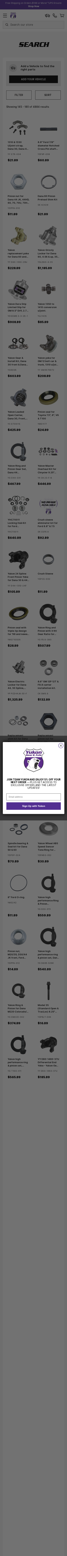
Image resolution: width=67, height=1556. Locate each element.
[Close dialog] (60, 745)
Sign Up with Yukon (33, 806)
